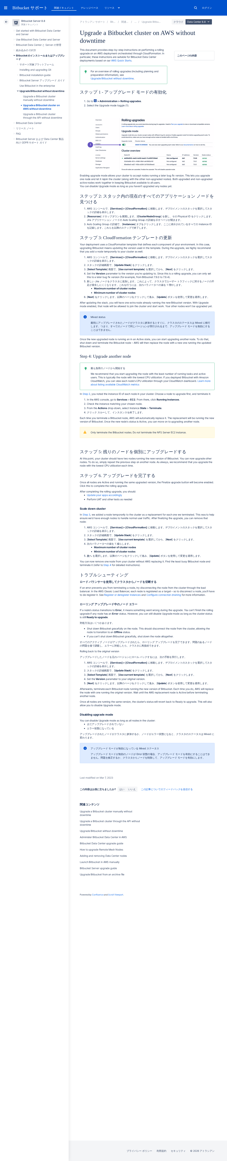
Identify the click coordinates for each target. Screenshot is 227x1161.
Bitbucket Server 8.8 (33, 20)
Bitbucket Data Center (29, 122)
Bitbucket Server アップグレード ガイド (42, 80)
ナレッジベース (89, 7)
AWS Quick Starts (121, 60)
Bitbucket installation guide (35, 75)
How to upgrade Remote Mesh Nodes (101, 849)
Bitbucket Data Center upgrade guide (101, 843)
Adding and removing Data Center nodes (103, 855)
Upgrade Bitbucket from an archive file (102, 874)
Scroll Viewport (115, 894)
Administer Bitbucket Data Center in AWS (103, 837)
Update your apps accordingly (105, 495)
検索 (195, 8)
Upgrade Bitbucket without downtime (42, 90)
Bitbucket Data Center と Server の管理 (38, 44)
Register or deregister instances (122, 594)
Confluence (97, 894)
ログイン (207, 7)
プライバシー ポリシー (139, 1150)
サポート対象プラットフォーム (37, 64)
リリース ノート (25, 128)
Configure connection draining (163, 594)
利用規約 (162, 1150)
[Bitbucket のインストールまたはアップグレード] (135, 21)
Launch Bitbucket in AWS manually (100, 861)
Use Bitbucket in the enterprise (37, 85)
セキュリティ (178, 1150)
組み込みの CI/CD (26, 50)
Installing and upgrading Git (35, 69)
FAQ (18, 133)
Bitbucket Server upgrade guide (98, 868)
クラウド (178, 21)
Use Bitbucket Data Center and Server (38, 39)
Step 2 (86, 393)
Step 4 (107, 564)
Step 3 (86, 514)
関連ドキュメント (64, 7)
